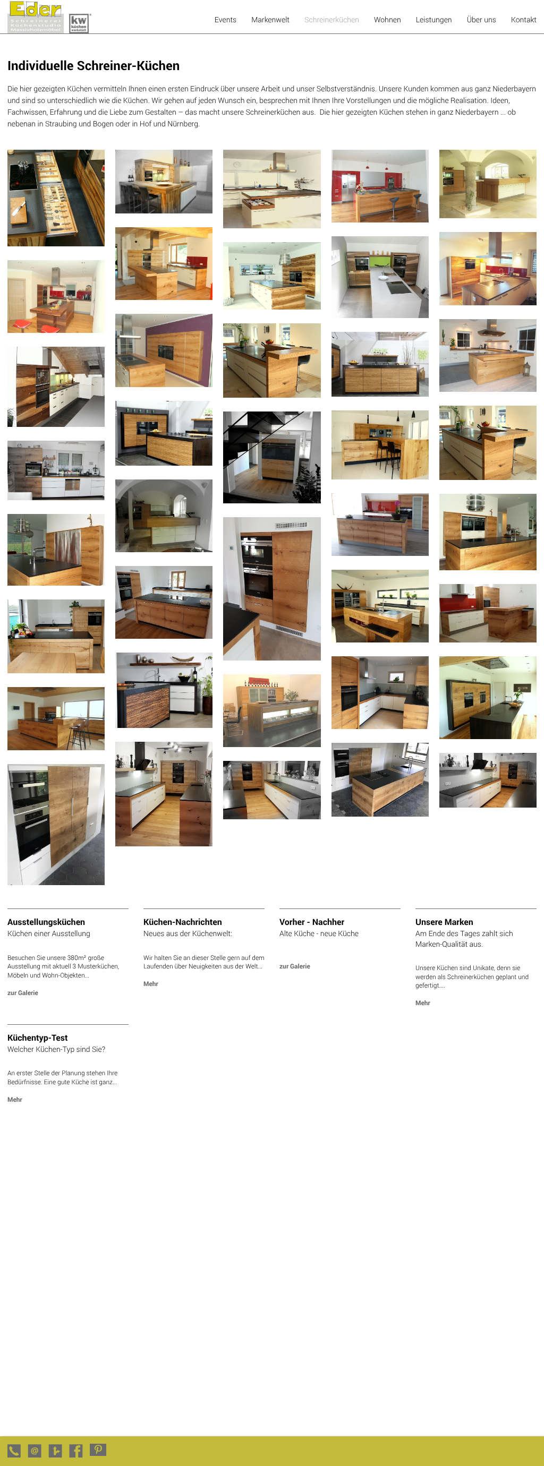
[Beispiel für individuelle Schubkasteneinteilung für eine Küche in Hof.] (56, 243)
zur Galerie (22, 993)
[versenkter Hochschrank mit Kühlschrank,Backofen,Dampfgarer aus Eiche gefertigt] (271, 658)
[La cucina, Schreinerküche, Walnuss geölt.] (271, 307)
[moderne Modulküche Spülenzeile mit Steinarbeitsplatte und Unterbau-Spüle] (271, 816)
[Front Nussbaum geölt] (380, 315)
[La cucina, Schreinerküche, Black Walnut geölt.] (56, 330)
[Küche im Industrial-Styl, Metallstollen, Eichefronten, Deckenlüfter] (488, 736)
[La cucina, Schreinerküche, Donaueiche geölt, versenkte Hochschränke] (163, 384)
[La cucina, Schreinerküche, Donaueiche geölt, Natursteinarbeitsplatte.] (163, 297)
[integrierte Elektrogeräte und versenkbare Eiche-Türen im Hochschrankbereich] (56, 882)
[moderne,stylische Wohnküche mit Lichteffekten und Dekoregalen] (271, 744)
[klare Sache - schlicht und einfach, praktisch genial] (56, 497)
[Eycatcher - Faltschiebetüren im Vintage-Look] (56, 583)
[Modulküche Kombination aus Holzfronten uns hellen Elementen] (488, 805)
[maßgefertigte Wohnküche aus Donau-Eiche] (56, 670)
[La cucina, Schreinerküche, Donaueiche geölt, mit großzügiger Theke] (488, 389)
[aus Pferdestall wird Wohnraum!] (163, 549)
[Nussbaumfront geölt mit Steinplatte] (488, 302)
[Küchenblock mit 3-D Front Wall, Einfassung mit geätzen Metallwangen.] (380, 394)
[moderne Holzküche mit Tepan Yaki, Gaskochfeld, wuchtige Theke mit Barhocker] (56, 747)
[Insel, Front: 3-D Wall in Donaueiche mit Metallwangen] (163, 463)
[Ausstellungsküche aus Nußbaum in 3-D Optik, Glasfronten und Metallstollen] (163, 725)
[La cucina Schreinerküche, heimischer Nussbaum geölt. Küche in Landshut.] (163, 210)
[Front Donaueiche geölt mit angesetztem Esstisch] (380, 476)
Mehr (150, 984)
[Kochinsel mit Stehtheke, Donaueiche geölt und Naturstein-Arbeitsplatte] (488, 477)
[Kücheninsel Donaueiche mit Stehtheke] (271, 395)
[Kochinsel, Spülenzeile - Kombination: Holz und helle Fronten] (163, 636)
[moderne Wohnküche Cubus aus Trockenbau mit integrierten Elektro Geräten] (271, 500)
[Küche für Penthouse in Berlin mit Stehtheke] (488, 640)
